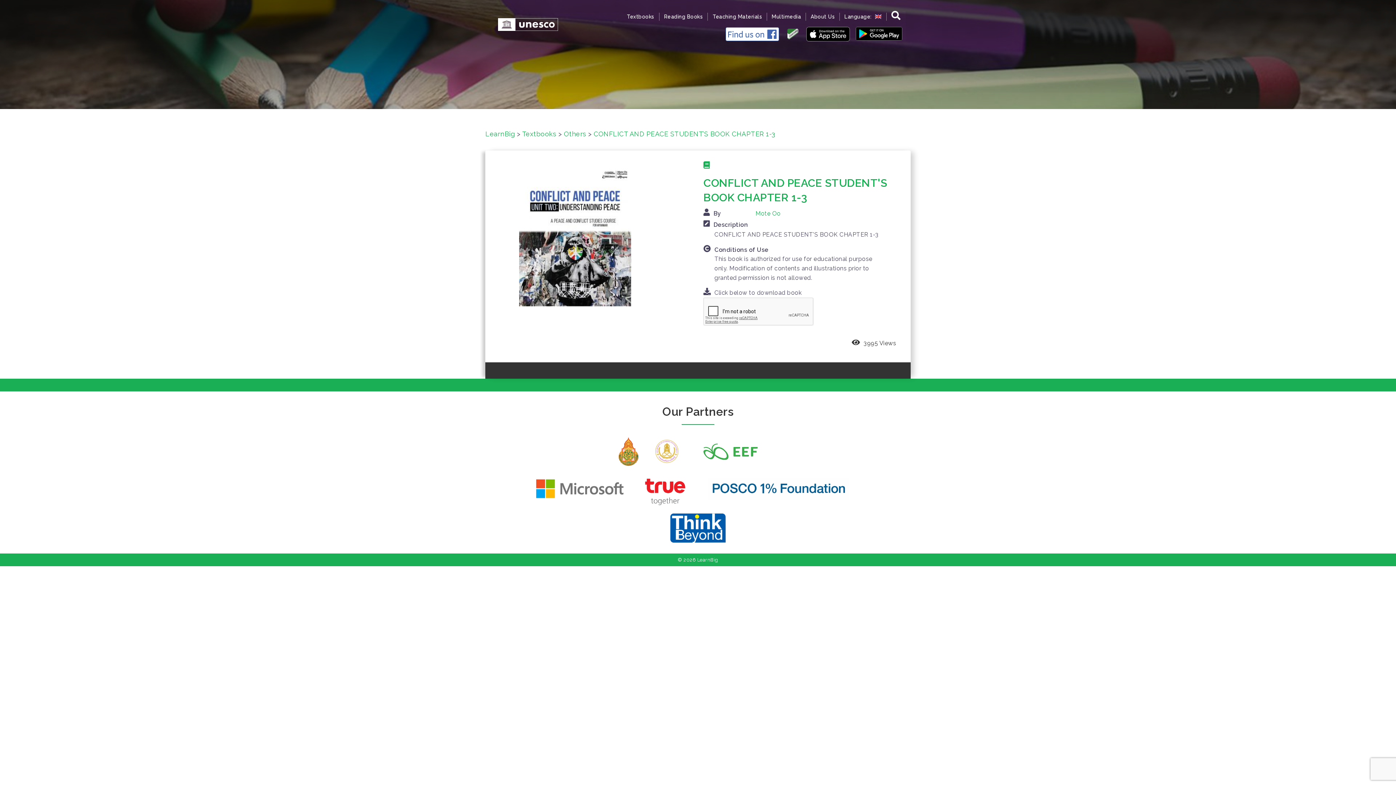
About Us (823, 17)
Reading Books (683, 17)
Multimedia (786, 17)
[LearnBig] (524, 23)
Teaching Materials (737, 17)
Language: (859, 17)
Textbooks (640, 17)
